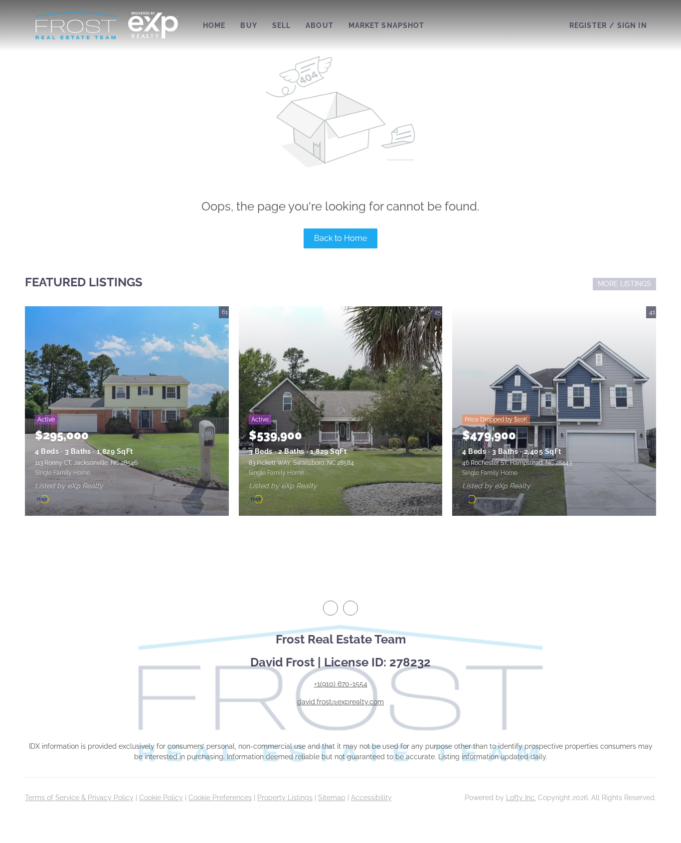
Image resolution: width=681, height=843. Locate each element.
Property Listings (285, 798)
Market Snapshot (386, 25)
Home (214, 25)
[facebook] (330, 608)
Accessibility (371, 798)
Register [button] (588, 25)
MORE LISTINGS (624, 284)
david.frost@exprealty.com (340, 702)
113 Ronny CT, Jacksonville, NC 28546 (86, 462)
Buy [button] (248, 25)
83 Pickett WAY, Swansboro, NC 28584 (301, 462)
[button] (76, 25)
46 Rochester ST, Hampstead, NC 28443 (517, 462)
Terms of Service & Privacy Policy (79, 798)
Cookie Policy (161, 798)
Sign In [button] (632, 25)
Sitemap (331, 798)
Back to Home (340, 238)
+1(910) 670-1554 (340, 684)
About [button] (320, 25)
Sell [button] (281, 25)
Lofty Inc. (521, 798)
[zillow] (350, 608)
